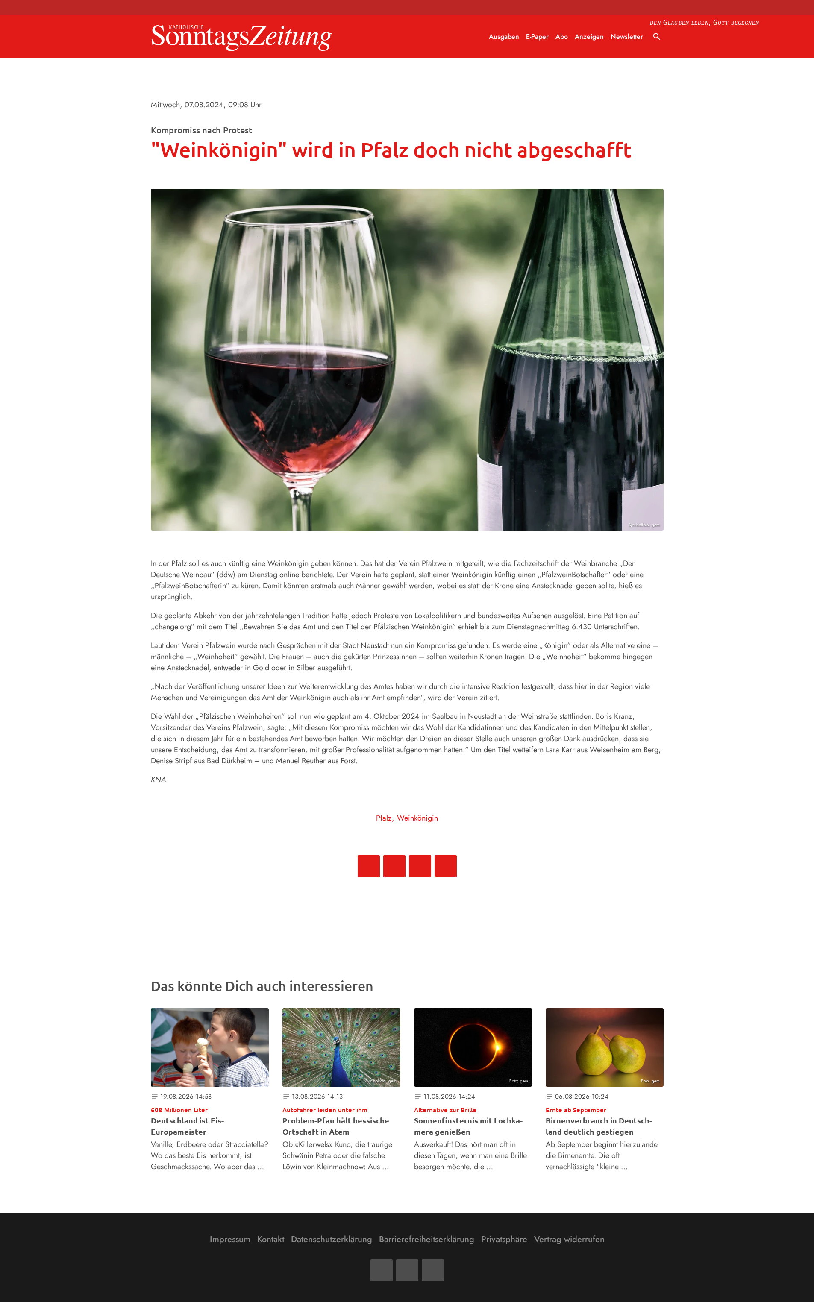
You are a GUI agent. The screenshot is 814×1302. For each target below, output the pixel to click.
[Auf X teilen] (394, 866)
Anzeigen (589, 36)
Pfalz (384, 818)
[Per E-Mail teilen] (446, 866)
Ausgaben (504, 36)
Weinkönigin (417, 818)
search (656, 36)
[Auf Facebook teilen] (369, 866)
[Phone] (433, 1270)
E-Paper (537, 36)
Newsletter (627, 36)
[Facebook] (381, 1270)
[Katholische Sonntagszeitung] (242, 37)
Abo (561, 36)
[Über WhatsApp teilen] (420, 866)
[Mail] (407, 1270)
